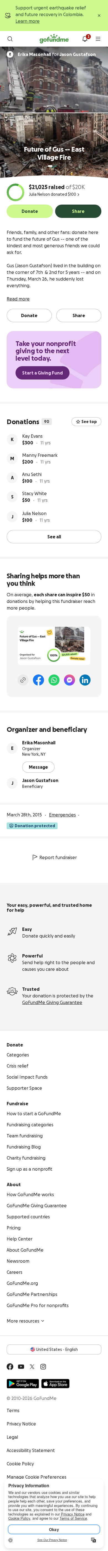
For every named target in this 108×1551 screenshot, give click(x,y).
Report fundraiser (58, 857)
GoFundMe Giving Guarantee (52, 1002)
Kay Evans (32, 436)
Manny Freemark (40, 455)
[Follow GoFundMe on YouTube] (21, 1366)
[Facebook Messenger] (69, 680)
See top (89, 421)
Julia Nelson (34, 513)
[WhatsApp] (54, 680)
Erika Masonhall (38, 742)
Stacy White (34, 493)
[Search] (10, 38)
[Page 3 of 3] (59, 166)
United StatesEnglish (57, 1349)
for (57, 54)
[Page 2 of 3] (55, 166)
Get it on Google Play (23, 1383)
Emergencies (62, 814)
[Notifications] (84, 38)
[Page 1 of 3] (50, 166)
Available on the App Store (55, 1383)
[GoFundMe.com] (54, 39)
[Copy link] (23, 680)
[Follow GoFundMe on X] (32, 1366)
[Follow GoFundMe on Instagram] (43, 1366)
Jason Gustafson (40, 780)
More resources (23, 1320)
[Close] (99, 15)
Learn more (28, 21)
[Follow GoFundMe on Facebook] (10, 1366)
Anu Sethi (32, 474)
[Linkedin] (85, 680)
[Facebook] (38, 680)
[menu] (98, 38)
